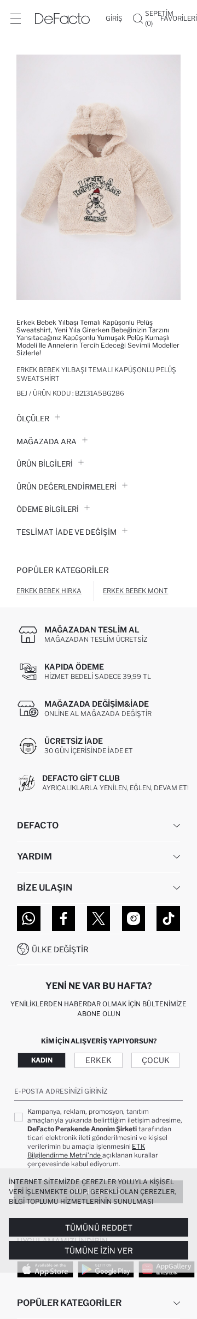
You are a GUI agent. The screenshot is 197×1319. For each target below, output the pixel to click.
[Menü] (15, 18)
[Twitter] (99, 918)
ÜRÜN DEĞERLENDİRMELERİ (66, 486)
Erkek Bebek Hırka (49, 591)
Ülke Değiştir (60, 949)
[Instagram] (134, 918)
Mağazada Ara (46, 441)
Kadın (42, 1060)
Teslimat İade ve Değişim (66, 532)
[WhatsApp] (28, 918)
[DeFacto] (62, 18)
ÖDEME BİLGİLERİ (47, 509)
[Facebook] (64, 918)
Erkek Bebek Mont (135, 591)
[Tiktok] (168, 918)
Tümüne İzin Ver (99, 1250)
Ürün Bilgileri (44, 463)
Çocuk (156, 1060)
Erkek (98, 1060)
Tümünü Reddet (98, 1227)
